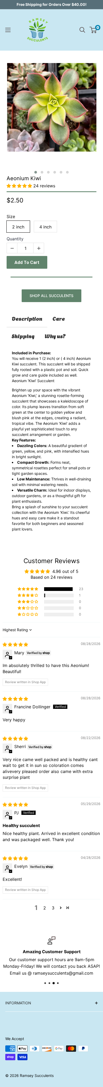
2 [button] (44, 908)
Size (11, 216)
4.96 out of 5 (65, 571)
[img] (15, 644)
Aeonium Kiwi (24, 178)
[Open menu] (8, 30)
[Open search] (82, 30)
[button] (35, 172)
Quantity (15, 238)
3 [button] (53, 908)
